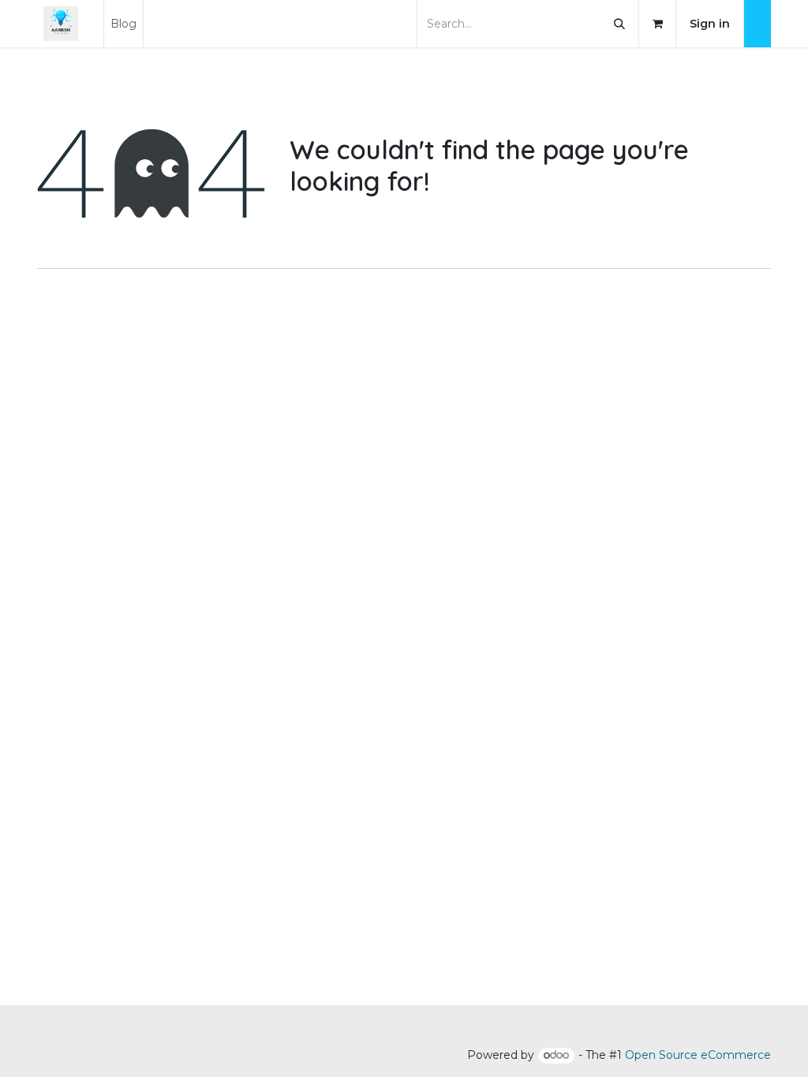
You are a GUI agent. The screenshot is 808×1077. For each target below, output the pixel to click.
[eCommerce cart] (657, 23)
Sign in (710, 24)
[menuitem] (123, 23)
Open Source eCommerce (698, 1055)
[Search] (619, 23)
